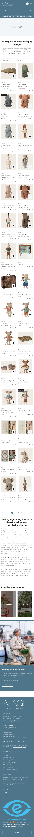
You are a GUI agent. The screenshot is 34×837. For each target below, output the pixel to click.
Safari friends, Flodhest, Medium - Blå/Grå (7, 146)
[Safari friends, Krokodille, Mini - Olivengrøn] (8, 71)
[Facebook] (3, 793)
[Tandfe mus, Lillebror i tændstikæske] (8, 427)
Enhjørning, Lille (23, 469)
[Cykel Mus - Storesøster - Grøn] (8, 309)
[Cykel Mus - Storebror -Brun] (25, 281)
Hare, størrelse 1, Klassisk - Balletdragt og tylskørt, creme (8, 177)
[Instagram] (6, 793)
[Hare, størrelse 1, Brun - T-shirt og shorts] (8, 220)
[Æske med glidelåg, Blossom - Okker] (25, 338)
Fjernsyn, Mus (22, 264)
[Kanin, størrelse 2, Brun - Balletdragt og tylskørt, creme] (25, 131)
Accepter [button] (17, 832)
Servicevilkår (7, 764)
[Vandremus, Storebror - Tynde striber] (25, 397)
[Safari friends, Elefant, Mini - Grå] (8, 484)
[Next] (31, 512)
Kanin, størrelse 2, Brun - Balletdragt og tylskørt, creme (25, 146)
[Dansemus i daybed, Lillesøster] (8, 455)
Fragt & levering (8, 757)
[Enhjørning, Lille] (25, 455)
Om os (5, 755)
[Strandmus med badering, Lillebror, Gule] (25, 366)
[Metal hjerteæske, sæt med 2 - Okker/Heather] (8, 366)
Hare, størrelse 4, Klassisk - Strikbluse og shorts (8, 266)
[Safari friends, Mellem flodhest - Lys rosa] (8, 192)
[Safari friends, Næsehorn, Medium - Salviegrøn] (25, 71)
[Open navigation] (31, 3)
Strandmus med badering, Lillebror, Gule (24, 382)
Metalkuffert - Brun (7, 294)
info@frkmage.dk (16, 779)
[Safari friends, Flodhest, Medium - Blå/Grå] (8, 131)
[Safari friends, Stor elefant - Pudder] (25, 192)
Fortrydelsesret (8, 767)
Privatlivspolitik (8, 760)
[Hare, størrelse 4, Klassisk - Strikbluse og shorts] (8, 251)
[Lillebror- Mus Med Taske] (25, 309)
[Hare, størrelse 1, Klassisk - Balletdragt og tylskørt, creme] (8, 162)
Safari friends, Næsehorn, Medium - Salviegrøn (24, 86)
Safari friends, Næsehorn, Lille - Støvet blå (6, 116)
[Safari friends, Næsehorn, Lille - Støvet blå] (8, 101)
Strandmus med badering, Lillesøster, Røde (8, 412)
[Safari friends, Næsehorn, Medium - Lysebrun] (25, 220)
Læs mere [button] (20, 826)
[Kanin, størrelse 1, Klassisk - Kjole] (25, 162)
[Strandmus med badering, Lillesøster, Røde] (8, 397)
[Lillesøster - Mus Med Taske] (8, 338)
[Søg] (30, 10)
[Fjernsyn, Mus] (25, 251)
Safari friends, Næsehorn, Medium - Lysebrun (24, 236)
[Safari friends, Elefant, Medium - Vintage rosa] (25, 101)
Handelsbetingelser (9, 762)
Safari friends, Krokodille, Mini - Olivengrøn (6, 86)
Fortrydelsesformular (10, 769)
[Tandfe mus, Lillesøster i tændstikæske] (25, 427)
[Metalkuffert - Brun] (8, 281)
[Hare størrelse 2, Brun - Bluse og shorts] (25, 484)
